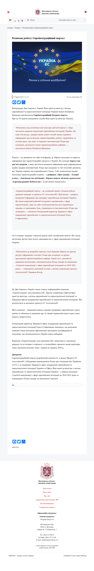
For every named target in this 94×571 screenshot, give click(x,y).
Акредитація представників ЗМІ (47, 500)
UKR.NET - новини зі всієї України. (21, 556)
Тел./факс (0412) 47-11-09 (47, 537)
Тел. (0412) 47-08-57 (47, 535)
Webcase (84, 556)
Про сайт (47, 496)
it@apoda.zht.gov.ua (47, 519)
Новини (18, 28)
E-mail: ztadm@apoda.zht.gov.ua (47, 540)
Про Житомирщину (47, 503)
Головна (10, 28)
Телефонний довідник (47, 507)
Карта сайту (47, 492)
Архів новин (47, 488)
